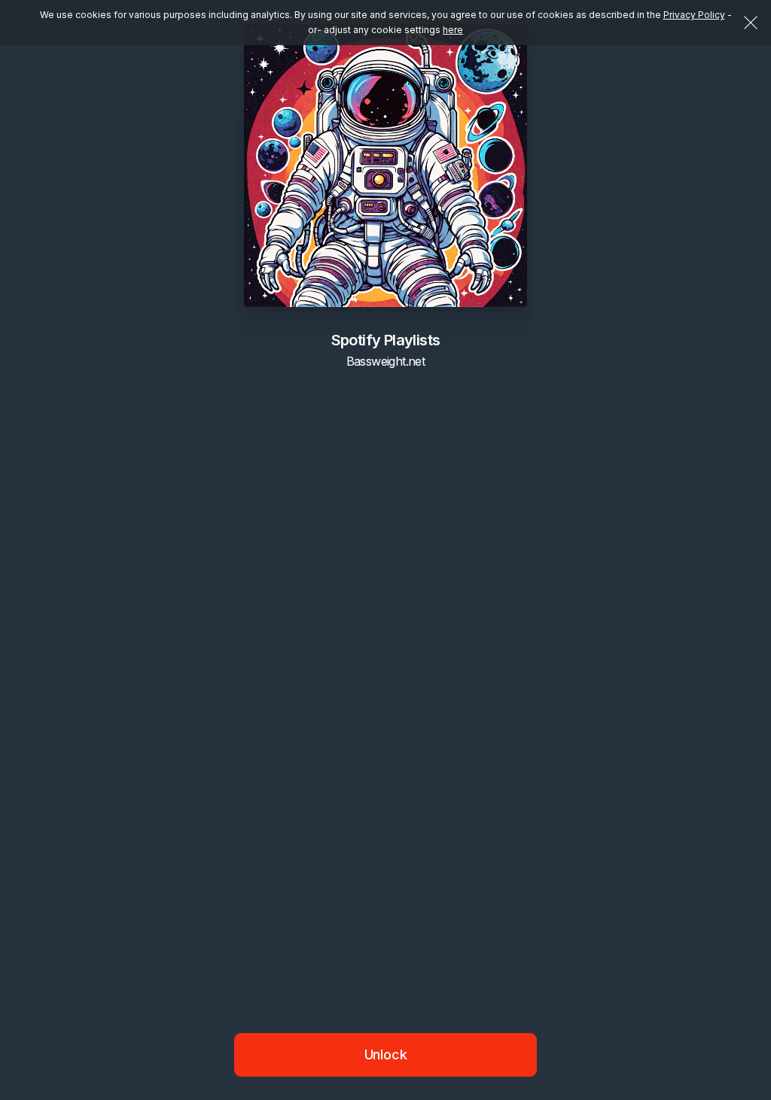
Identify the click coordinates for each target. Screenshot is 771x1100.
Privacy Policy (694, 14)
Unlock (385, 1054)
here (453, 29)
